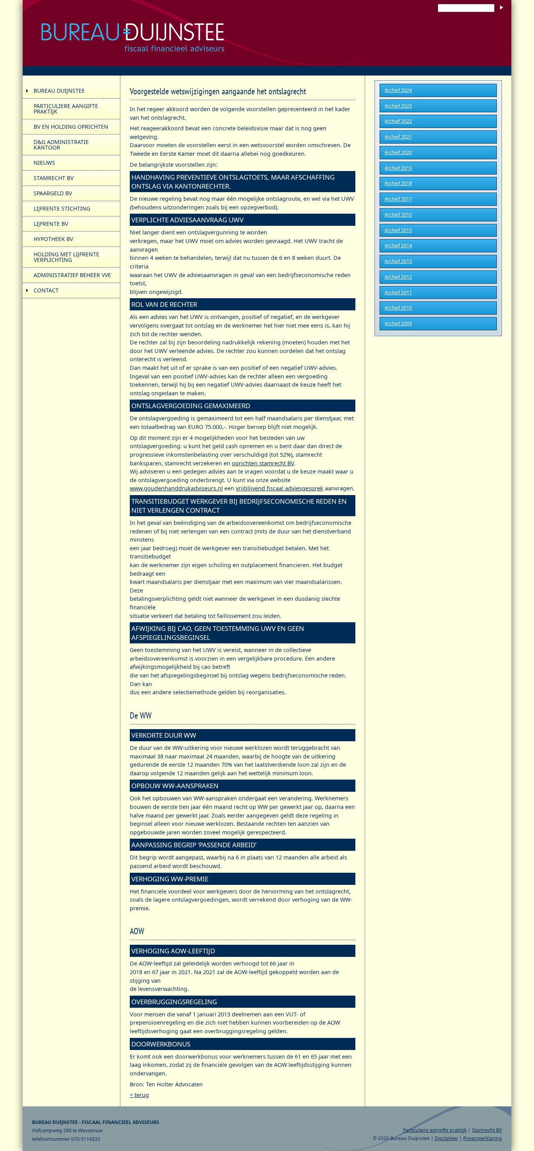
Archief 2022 (398, 121)
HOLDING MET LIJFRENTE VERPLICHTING (66, 256)
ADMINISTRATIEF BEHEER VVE (72, 275)
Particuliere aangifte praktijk (435, 1130)
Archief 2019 (398, 168)
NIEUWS (44, 162)
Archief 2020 (398, 152)
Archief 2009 (398, 323)
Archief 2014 (398, 246)
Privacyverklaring (482, 1138)
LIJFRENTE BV (51, 223)
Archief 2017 (398, 199)
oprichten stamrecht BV (263, 463)
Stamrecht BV (487, 1130)
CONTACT (46, 290)
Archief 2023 (398, 106)
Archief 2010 (398, 308)
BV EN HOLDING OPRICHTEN (71, 126)
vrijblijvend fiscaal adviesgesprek (279, 488)
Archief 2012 (398, 277)
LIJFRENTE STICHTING (62, 208)
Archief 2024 (398, 90)
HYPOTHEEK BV (53, 239)
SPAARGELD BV (53, 193)
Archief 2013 (398, 261)
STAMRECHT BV (53, 178)
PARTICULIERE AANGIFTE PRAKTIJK (66, 108)
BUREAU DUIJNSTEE (59, 90)
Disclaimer (446, 1138)
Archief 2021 (398, 137)
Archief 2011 (398, 292)
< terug (139, 1095)
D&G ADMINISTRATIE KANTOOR (61, 144)
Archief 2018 (398, 183)
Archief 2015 (398, 230)
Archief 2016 (398, 215)
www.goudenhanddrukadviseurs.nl (176, 488)
